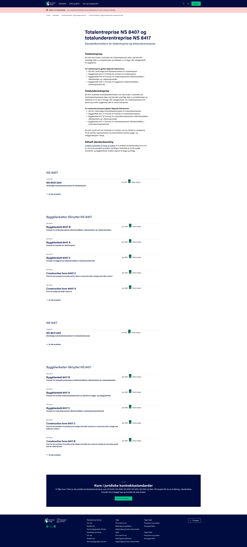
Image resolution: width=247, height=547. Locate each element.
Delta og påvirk (74, 4)
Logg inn (196, 4)
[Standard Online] (61, 520)
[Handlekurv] (188, 4)
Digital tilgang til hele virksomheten (127, 529)
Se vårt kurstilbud (122, 498)
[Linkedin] (47, 526)
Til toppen (195, 520)
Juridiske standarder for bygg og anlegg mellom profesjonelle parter (106, 15)
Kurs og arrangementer (90, 4)
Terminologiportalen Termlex (96, 529)
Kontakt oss (91, 526)
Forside (48, 15)
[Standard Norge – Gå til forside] (51, 4)
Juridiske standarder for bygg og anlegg (100, 145)
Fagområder (56, 15)
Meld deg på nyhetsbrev (123, 526)
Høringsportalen (149, 526)
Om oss (89, 523)
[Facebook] (55, 526)
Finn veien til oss (121, 523)
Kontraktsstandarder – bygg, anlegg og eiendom (73, 15)
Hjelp (117, 520)
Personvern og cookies (151, 523)
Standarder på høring (94, 520)
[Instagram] (51, 526)
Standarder (62, 4)
